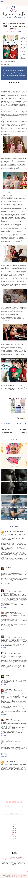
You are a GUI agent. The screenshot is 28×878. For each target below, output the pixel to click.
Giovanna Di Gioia (11, 761)
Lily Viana (8, 740)
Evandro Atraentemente (13, 636)
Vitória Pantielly (10, 689)
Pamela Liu (8, 719)
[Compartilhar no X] (17, 423)
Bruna (7, 675)
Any (6, 652)
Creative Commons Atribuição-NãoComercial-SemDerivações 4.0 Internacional (14, 859)
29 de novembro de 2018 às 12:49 (13, 591)
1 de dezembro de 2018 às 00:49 (13, 741)
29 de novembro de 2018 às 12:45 (13, 569)
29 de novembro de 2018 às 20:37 (13, 653)
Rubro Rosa (9, 590)
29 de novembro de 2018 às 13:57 (13, 613)
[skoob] (18, 802)
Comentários (6, 423)
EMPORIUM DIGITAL (18, 876)
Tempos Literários (6, 754)
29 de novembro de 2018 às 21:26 (13, 677)
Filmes (19, 31)
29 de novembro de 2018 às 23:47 (13, 690)
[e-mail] (21, 802)
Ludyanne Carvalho (11, 612)
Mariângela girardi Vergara (14, 531)
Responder (4, 562)
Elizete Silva (9, 567)
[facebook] (10, 802)
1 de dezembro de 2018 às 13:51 (13, 762)
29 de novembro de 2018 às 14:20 (13, 637)
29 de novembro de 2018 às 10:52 (13, 532)
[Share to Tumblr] (25, 423)
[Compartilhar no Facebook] (20, 423)
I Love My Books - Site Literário (18, 875)
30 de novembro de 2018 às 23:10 (13, 720)
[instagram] (7, 802)
